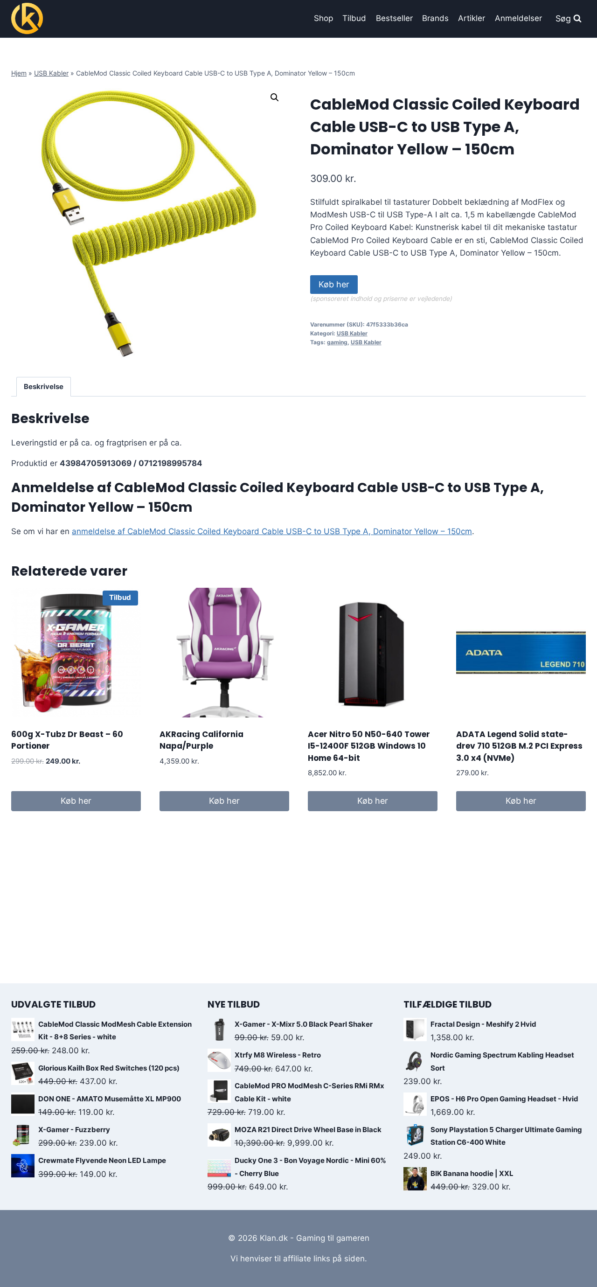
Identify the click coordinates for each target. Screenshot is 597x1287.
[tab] (43, 387)
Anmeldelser (518, 18)
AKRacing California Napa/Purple (201, 740)
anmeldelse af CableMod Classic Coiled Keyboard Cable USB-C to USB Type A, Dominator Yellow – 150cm (272, 531)
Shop (323, 18)
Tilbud (354, 18)
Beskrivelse (43, 386)
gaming (337, 342)
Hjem (19, 73)
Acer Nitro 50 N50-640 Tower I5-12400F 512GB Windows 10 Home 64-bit (369, 746)
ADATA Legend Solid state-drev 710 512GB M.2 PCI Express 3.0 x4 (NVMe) (519, 746)
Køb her (334, 284)
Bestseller (394, 18)
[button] (274, 97)
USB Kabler (51, 73)
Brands (435, 18)
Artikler (471, 18)
